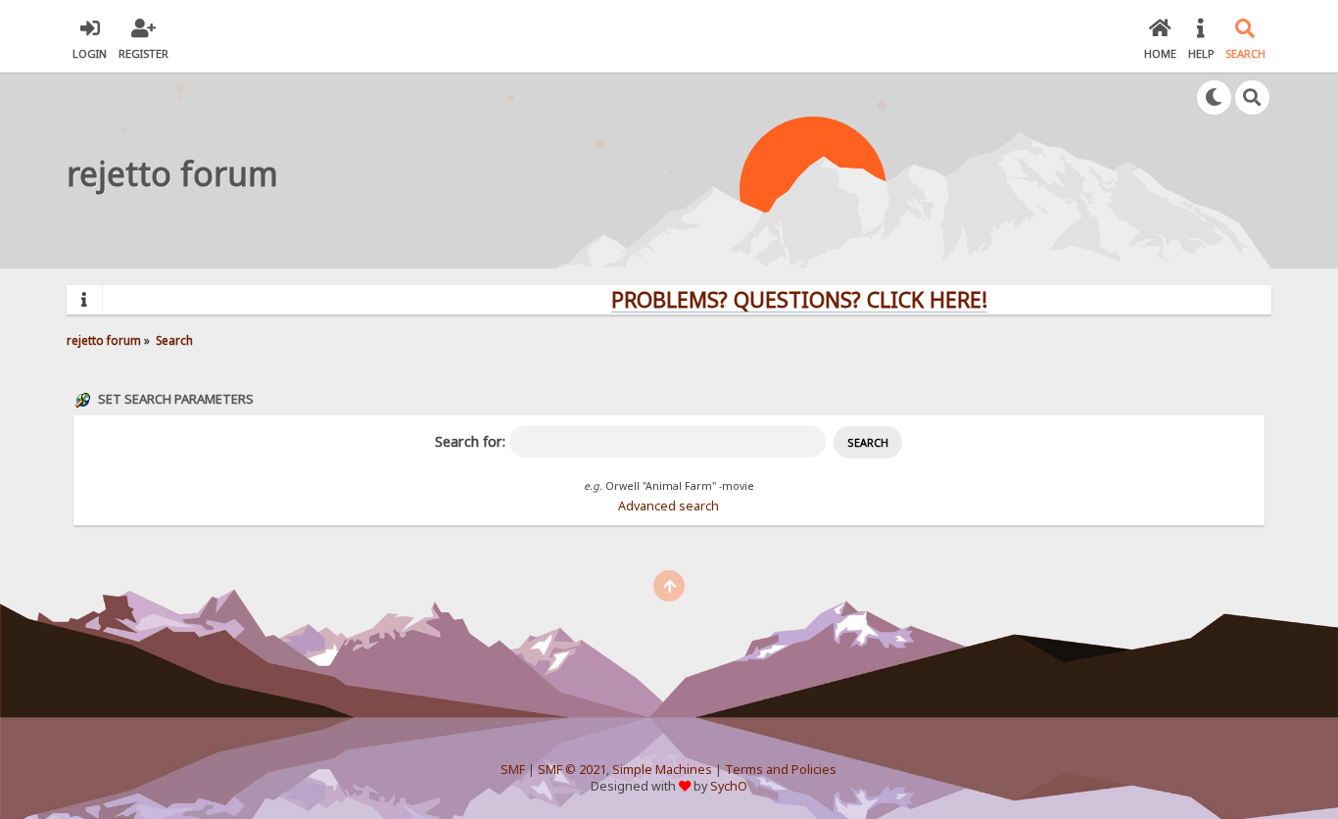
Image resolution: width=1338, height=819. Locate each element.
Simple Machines (662, 769)
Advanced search (668, 506)
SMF (513, 769)
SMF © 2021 (572, 769)
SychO (728, 786)
